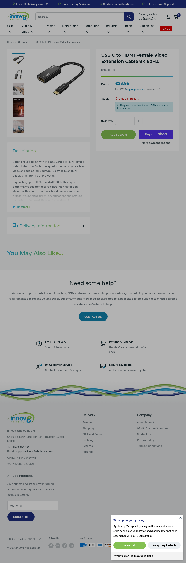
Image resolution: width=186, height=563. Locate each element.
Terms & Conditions (142, 555)
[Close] (180, 517)
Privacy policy (121, 555)
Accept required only (164, 545)
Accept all (129, 545)
